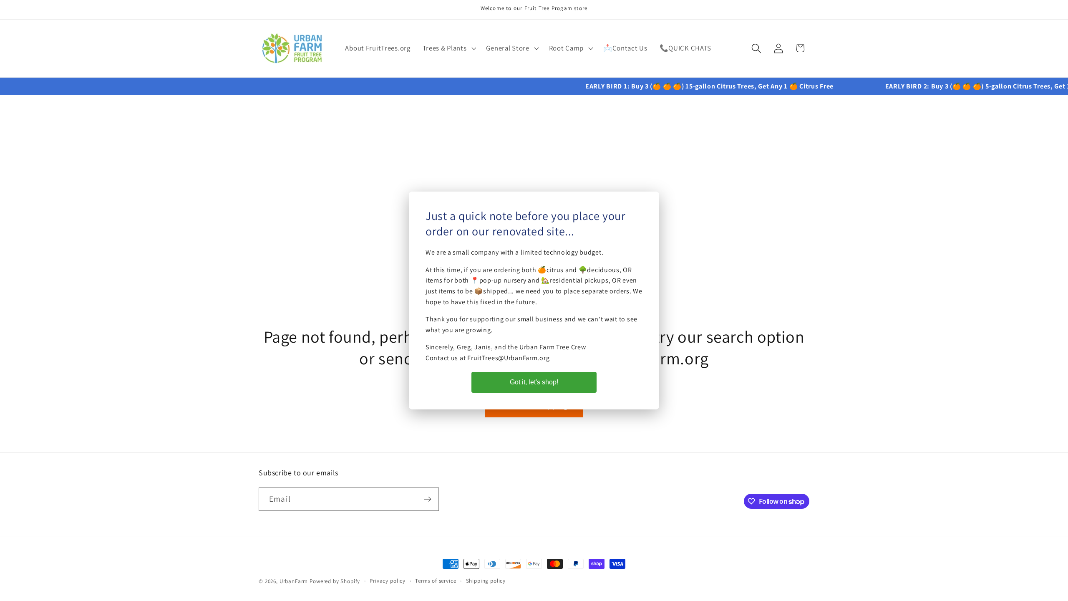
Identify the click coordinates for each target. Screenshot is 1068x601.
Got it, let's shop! (534, 382)
